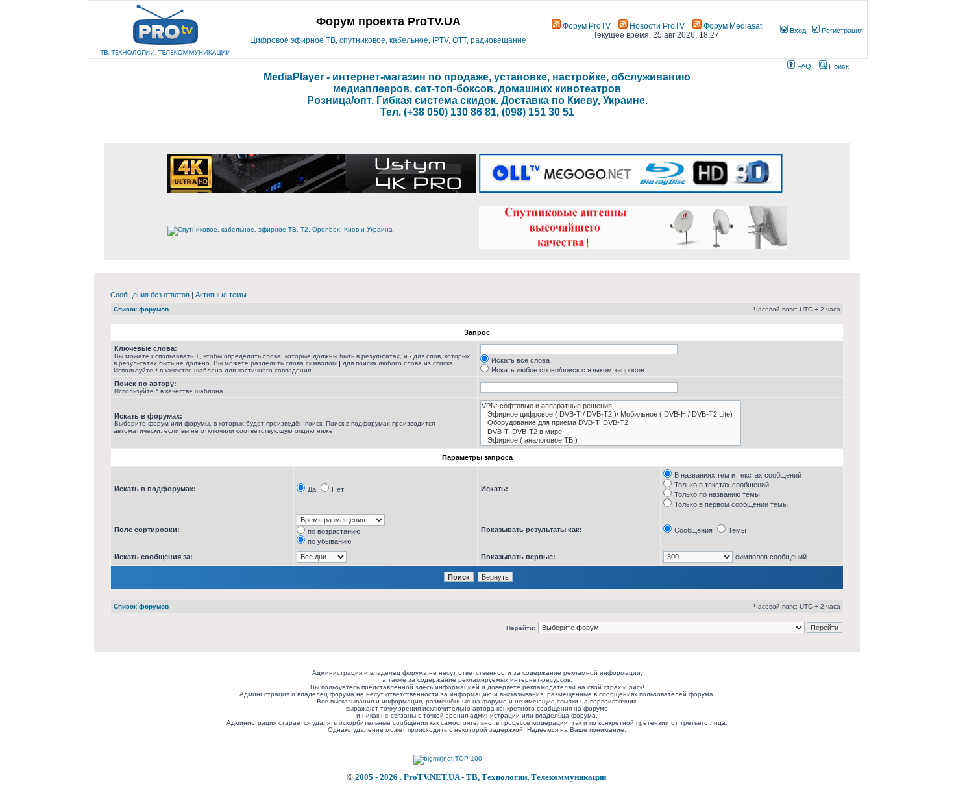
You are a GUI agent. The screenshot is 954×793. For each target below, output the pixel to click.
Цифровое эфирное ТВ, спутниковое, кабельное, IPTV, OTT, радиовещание (388, 40)
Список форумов (141, 309)
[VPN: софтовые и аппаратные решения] (611, 406)
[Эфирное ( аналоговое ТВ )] (611, 440)
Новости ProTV (656, 25)
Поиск (838, 66)
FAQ (803, 66)
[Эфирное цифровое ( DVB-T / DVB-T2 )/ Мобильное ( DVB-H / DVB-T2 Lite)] (611, 414)
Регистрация (841, 30)
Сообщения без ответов (150, 295)
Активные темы (221, 295)
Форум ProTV (586, 25)
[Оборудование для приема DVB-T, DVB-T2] (611, 423)
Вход (797, 30)
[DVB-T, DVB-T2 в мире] (611, 432)
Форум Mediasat (732, 25)
